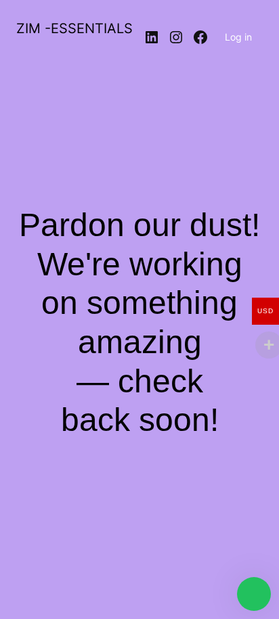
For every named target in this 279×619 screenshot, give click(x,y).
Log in (238, 37)
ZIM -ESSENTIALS (74, 28)
